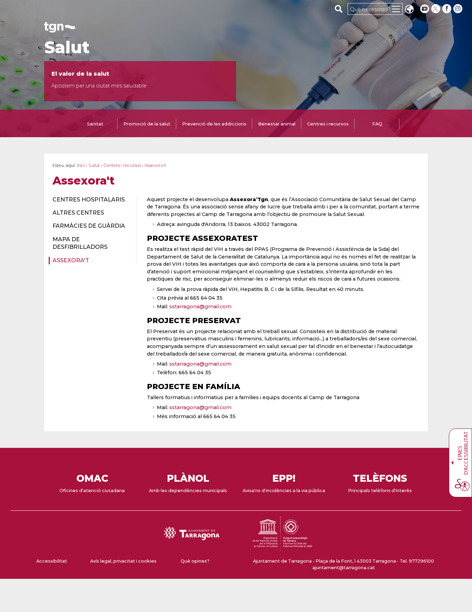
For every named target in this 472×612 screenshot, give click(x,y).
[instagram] (458, 9)
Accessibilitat (51, 561)
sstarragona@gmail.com (200, 306)
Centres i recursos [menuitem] (328, 123)
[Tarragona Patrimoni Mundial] (282, 547)
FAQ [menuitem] (377, 123)
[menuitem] (90, 200)
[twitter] (436, 9)
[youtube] (424, 9)
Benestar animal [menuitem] (276, 123)
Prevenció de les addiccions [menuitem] (214, 123)
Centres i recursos (122, 165)
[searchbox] (339, 9)
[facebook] (447, 9)
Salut (66, 47)
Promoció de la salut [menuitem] (146, 123)
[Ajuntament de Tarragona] (59, 29)
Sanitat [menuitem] (95, 123)
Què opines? (195, 561)
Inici (81, 165)
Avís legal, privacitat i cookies (123, 561)
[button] (409, 10)
